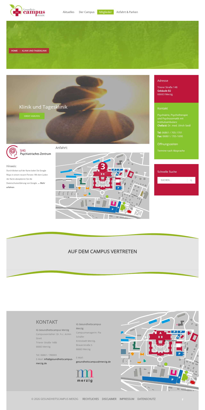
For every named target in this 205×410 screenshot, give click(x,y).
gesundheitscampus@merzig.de (93, 361)
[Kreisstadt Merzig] (90, 376)
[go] (191, 180)
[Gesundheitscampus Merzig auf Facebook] (182, 399)
